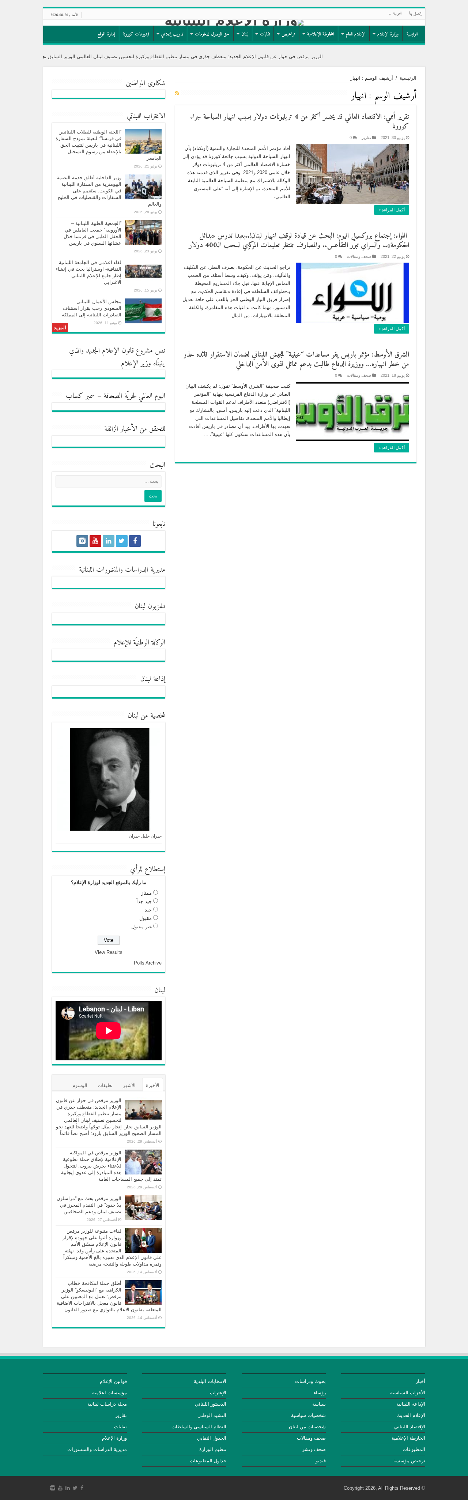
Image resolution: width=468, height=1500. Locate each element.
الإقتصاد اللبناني (409, 1426)
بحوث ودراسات (310, 1381)
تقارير (366, 137)
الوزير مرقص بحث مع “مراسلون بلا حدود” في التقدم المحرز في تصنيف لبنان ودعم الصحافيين (89, 1205)
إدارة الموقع (106, 34)
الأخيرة (152, 1085)
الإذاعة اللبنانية (410, 1404)
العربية (397, 14)
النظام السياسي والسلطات (198, 1426)
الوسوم (79, 1085)
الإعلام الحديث (410, 1415)
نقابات (265, 34)
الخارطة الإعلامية (320, 34)
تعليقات (105, 1085)
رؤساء (320, 1392)
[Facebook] (135, 541)
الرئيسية (412, 34)
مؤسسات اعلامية (109, 1392)
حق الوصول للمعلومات (212, 34)
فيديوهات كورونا (136, 34)
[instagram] (82, 541)
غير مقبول (141, 926)
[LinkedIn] (108, 541)
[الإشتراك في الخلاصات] (177, 93)
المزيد (60, 327)
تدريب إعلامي (172, 34)
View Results (108, 952)
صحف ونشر (314, 1449)
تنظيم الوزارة (212, 1449)
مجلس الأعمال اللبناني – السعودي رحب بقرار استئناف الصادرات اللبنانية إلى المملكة (91, 308)
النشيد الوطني (211, 1415)
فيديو (321, 1460)
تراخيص (288, 34)
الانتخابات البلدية (210, 1381)
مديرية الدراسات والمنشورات (97, 1449)
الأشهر (129, 1085)
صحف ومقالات (359, 256)
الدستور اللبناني (210, 1404)
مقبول (145, 918)
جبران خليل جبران (145, 836)
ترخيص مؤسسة (409, 1460)
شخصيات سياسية (308, 1415)
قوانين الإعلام (113, 1381)
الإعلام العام (356, 34)
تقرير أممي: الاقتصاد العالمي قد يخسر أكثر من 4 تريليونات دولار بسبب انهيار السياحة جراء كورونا (299, 122)
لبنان (244, 34)
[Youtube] (95, 541)
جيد (148, 910)
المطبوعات (414, 1449)
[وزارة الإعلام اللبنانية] (234, 23)
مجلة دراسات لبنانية (107, 1404)
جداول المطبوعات (208, 1460)
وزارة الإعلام (388, 34)
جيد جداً (144, 901)
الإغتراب (218, 1392)
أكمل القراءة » (391, 210)
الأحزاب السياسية (407, 1392)
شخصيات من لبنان (307, 1426)
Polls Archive (148, 963)
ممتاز (146, 893)
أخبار (420, 1381)
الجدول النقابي (211, 1438)
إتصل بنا (415, 14)
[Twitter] (122, 541)
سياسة (319, 1404)
